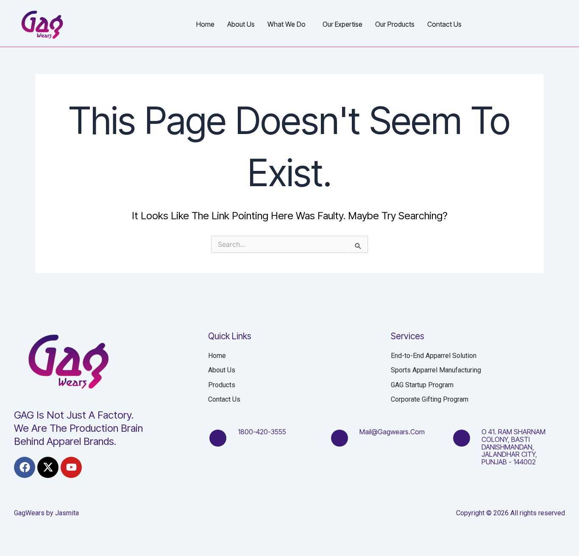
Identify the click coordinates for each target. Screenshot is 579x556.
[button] (288, 24)
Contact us (444, 24)
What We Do (286, 24)
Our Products (395, 24)
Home (205, 24)
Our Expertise (342, 24)
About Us (241, 24)
